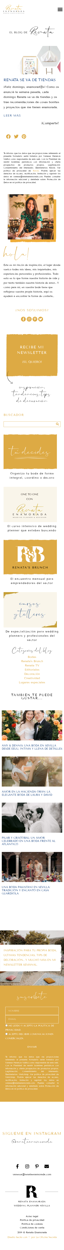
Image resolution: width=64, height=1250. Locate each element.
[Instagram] (29, 319)
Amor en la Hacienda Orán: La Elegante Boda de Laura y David (27, 793)
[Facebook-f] (23, 319)
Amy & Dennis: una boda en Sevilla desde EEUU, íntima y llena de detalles (32, 747)
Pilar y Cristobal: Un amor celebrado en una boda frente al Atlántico (28, 841)
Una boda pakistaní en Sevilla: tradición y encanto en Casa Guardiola (26, 890)
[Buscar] (57, 424)
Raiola (36, 171)
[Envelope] (46, 1166)
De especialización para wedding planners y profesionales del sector (32, 636)
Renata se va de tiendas (30, 80)
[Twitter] (40, 319)
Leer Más (12, 115)
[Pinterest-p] (35, 319)
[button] (60, 9)
